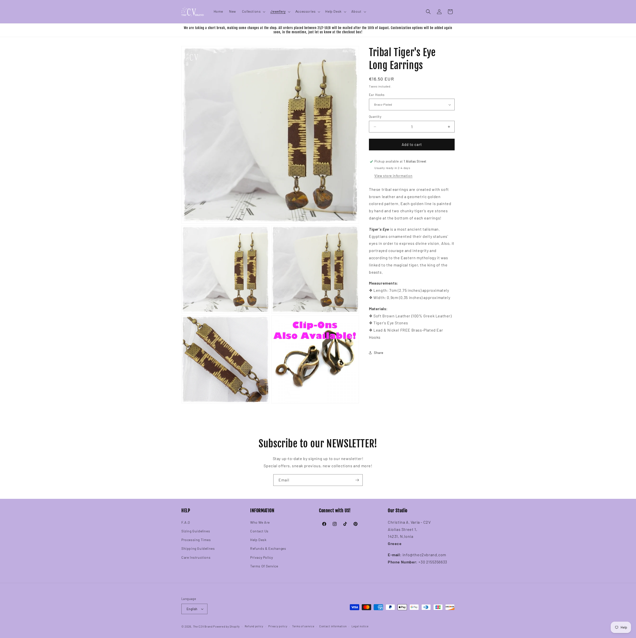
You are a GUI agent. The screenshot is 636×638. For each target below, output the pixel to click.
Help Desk (258, 540)
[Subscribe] (357, 480)
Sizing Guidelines (195, 531)
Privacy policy (277, 626)
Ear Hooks (377, 95)
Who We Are (260, 522)
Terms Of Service (264, 566)
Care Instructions (195, 557)
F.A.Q (185, 522)
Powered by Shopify (226, 626)
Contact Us (259, 531)
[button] (253, 11)
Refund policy (254, 626)
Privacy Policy (261, 557)
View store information (393, 175)
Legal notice (360, 626)
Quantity (375, 117)
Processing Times (196, 540)
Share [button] (378, 352)
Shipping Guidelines (198, 548)
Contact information (333, 626)
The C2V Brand (203, 626)
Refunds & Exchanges (268, 548)
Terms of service (303, 626)
